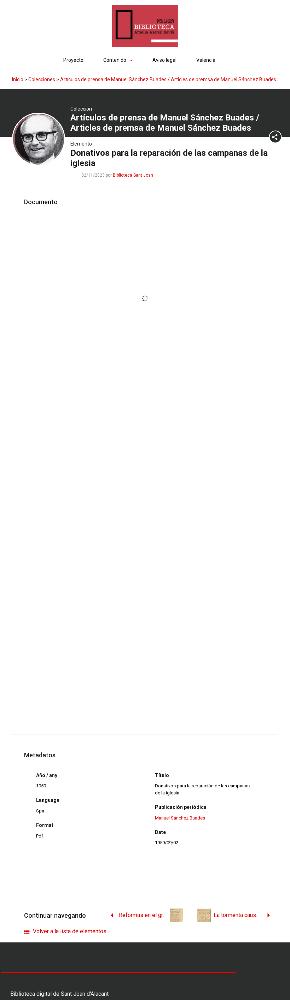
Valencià (205, 60)
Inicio (17, 79)
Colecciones (41, 79)
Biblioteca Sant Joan (133, 175)
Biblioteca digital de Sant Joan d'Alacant (59, 993)
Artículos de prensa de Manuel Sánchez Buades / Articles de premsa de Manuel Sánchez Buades (168, 79)
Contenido (114, 60)
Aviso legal (164, 60)
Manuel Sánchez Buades (180, 818)
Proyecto (73, 60)
